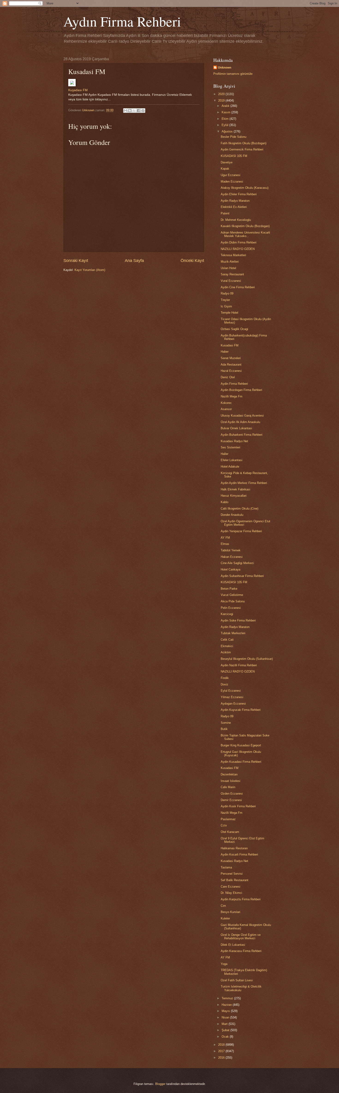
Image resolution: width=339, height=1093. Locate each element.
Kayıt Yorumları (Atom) (89, 270)
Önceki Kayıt (192, 260)
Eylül (225, 125)
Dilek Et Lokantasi (233, 944)
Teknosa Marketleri (233, 255)
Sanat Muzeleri (231, 358)
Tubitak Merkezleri (233, 633)
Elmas (225, 544)
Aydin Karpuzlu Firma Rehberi (241, 899)
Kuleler (225, 918)
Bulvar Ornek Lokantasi (236, 428)
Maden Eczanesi (232, 181)
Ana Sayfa (134, 260)
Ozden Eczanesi (232, 793)
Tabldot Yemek (231, 550)
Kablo (224, 502)
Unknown (224, 67)
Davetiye (226, 162)
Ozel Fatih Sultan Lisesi (237, 980)
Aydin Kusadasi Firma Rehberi (241, 761)
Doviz (224, 684)
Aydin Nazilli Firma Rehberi (239, 665)
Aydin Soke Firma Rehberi (238, 620)
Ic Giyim (226, 306)
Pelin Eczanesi (231, 608)
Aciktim (226, 652)
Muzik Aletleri (230, 261)
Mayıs (226, 1011)
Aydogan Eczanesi (233, 703)
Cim (223, 905)
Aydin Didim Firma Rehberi (238, 242)
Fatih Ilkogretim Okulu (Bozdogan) (243, 143)
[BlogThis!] (130, 110)
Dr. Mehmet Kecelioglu (236, 220)
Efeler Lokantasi (231, 460)
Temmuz (228, 998)
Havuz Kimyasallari (234, 495)
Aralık (226, 106)
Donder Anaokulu (232, 514)
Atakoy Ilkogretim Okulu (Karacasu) (244, 187)
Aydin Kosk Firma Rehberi (238, 806)
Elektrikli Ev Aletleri (234, 207)
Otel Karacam (230, 832)
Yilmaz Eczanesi (232, 697)
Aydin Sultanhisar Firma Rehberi (242, 576)
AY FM (225, 537)
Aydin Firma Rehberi (234, 383)
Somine (226, 722)
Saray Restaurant (232, 274)
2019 (222, 100)
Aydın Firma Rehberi (122, 21)
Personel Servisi (232, 873)
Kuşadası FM (78, 90)
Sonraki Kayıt (75, 260)
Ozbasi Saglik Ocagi (234, 329)
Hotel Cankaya (230, 569)
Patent (225, 213)
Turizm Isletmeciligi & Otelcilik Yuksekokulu (241, 988)
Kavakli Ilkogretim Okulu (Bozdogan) (245, 226)
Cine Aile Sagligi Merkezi (237, 563)
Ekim (225, 118)
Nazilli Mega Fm (231, 396)
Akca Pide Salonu (233, 601)
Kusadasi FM (229, 345)
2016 (222, 1057)
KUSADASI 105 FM (234, 156)
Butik (224, 729)
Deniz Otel (228, 377)
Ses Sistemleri (230, 447)
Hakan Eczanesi (232, 557)
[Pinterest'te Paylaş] (143, 110)
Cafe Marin (228, 787)
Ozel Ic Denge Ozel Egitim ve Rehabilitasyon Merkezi (241, 936)
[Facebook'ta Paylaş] (138, 110)
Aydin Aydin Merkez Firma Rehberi (244, 483)
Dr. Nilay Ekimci (231, 893)
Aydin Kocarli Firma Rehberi (239, 854)
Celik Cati (227, 639)
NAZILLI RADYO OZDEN (238, 249)
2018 (222, 1044)
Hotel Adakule (230, 466)
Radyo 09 (227, 293)
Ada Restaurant (231, 364)
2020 (222, 94)
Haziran (227, 1004)
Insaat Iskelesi (230, 781)
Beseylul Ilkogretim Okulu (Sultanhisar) (247, 659)
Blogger (160, 1084)
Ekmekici (227, 646)
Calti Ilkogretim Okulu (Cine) (239, 508)
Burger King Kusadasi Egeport (241, 745)
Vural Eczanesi (231, 280)
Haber (225, 351)
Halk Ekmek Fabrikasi (235, 489)
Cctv (224, 825)
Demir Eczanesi (231, 800)
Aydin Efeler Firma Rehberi (239, 194)
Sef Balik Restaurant (234, 880)
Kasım (226, 112)
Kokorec (226, 403)
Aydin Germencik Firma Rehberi (242, 149)
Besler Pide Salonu (233, 136)
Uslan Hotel (228, 268)
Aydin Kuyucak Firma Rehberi (241, 710)
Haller (224, 454)
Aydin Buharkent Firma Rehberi (241, 434)
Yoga (224, 964)
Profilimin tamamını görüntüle (233, 73)
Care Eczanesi (230, 886)
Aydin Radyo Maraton (235, 200)
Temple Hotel (229, 312)
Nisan (226, 1017)
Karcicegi (227, 614)
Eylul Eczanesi (231, 690)
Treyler (225, 300)
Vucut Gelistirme (232, 595)
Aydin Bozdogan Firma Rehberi (241, 390)
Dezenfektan (229, 774)
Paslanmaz (228, 819)
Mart (225, 1024)
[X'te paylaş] (134, 110)
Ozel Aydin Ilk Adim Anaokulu (240, 422)
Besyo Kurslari (230, 912)
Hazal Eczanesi (231, 370)
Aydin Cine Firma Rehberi (238, 287)
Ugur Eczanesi (230, 175)
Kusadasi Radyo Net (234, 441)
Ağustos (228, 131)
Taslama (226, 867)
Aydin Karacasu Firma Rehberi (241, 951)
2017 (222, 1051)
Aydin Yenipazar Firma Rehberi (241, 531)
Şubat (226, 1030)
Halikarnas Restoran (234, 848)
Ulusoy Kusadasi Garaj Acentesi (242, 415)
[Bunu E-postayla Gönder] (125, 110)
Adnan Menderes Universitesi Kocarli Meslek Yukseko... (245, 234)
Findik (225, 678)
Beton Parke (229, 588)
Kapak (225, 168)
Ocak (226, 1036)
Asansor (226, 409)
